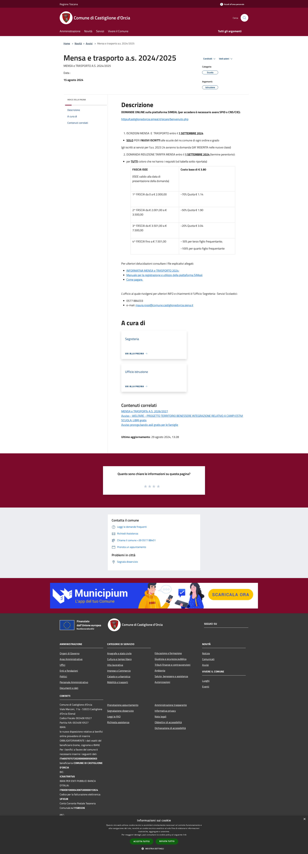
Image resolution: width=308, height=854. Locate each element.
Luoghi (206, 681)
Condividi (208, 58)
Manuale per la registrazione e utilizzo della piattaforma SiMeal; (164, 275)
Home (67, 43)
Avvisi (89, 43)
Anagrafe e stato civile (119, 653)
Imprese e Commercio (119, 671)
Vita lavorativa (115, 665)
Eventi (205, 686)
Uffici (62, 665)
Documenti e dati (69, 688)
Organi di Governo (69, 653)
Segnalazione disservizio (120, 711)
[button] (154, 848)
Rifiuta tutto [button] (167, 841)
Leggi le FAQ (114, 716)
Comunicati (208, 659)
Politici (63, 676)
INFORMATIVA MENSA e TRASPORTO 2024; (152, 270)
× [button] (304, 819)
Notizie (206, 653)
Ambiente (160, 670)
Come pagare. (134, 279)
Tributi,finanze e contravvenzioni (172, 665)
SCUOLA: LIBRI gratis (133, 420)
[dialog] (154, 835)
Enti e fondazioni (69, 671)
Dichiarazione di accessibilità (170, 728)
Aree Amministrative (71, 659)
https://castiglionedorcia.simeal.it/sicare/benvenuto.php (154, 119)
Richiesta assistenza (118, 722)
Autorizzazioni (162, 682)
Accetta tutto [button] (141, 841)
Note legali (160, 716)
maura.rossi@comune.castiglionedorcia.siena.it (164, 305)
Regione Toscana (69, 4)
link (184, 834)
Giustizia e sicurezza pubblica (170, 659)
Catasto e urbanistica (118, 676)
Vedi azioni (224, 58)
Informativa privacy (165, 711)
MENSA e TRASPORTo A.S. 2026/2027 (144, 411)
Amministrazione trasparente (171, 705)
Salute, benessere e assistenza (171, 676)
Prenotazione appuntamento (122, 705)
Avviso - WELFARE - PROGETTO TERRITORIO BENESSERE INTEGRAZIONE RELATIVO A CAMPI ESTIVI (182, 416)
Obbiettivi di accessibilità (168, 722)
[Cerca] (244, 18)
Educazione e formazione (168, 653)
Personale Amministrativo (74, 682)
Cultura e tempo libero (119, 659)
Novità (78, 43)
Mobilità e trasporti (117, 682)
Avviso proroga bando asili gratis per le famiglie (149, 425)
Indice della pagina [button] (76, 99)
